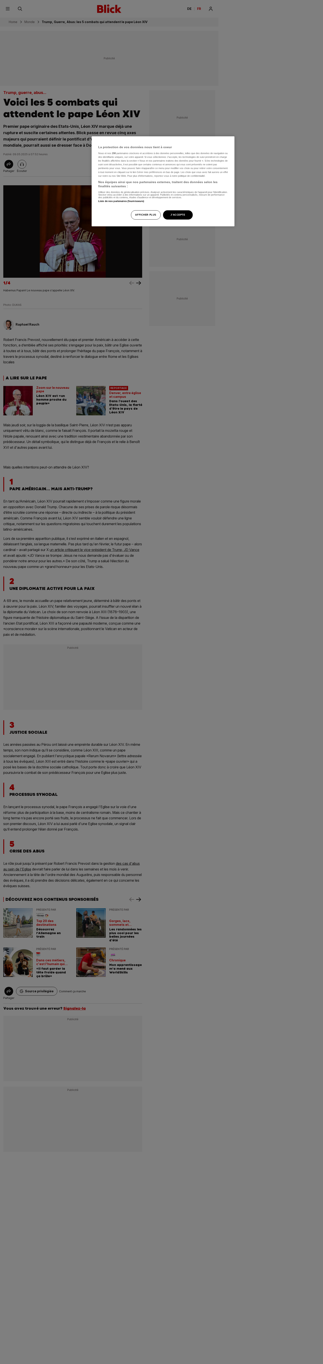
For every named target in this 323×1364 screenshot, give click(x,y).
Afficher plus (145, 215)
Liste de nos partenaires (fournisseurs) (121, 201)
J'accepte (178, 215)
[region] (163, 181)
